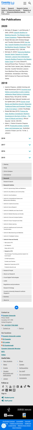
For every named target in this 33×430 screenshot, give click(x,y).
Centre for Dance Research (10, 207)
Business (6, 296)
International (7, 175)
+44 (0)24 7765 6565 (11, 325)
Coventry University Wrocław (10, 348)
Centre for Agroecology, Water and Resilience (15, 188)
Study (5, 168)
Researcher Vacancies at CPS (12, 264)
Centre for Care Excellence (10, 195)
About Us (6, 300)
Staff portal (8, 401)
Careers (21, 364)
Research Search (8, 181)
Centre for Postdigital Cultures (11, 236)
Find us (21, 328)
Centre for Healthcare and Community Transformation (13, 228)
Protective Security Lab (10, 267)
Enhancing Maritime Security (16, 12)
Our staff (22, 371)
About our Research (9, 274)
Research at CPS (9, 251)
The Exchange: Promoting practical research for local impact (16, 254)
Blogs (21, 361)
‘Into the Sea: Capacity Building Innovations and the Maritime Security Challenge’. (17, 44)
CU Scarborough (8, 345)
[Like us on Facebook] (3, 387)
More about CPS (9, 242)
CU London (6, 342)
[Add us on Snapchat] (21, 387)
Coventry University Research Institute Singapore (14, 292)
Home (3, 8)
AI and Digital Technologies (11, 277)
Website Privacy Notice (24, 425)
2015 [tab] (3, 158)
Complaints (23, 378)
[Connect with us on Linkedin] (17, 387)
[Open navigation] (25, 3)
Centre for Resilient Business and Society (14, 214)
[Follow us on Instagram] (14, 387)
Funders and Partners (10, 261)
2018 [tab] (3, 138)
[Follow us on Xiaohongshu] (6, 390)
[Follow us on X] (6, 386)
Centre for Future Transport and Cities (13, 220)
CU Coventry (7, 339)
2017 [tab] (3, 145)
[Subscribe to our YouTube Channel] (10, 387)
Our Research (8, 245)
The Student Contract (9, 421)
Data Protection (16, 428)
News (5, 364)
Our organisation (24, 375)
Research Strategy (9, 288)
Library (5, 379)
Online (3, 355)
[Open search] (30, 3)
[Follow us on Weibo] (3, 390)
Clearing (6, 164)
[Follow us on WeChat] (28, 386)
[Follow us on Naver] (10, 390)
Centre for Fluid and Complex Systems (13, 217)
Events (5, 368)
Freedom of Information (16, 423)
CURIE (5, 281)
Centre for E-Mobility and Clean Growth (13, 210)
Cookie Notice (12, 425)
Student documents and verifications (8, 373)
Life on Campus (8, 171)
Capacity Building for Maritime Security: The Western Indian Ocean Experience (17, 35)
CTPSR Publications (9, 258)
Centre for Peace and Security (10, 10)
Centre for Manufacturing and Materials (13, 232)
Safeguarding (23, 368)
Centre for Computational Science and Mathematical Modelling (13, 199)
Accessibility (19, 421)
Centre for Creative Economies (11, 203)
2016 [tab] (3, 151)
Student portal (9, 397)
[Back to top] (16, 307)
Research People (8, 270)
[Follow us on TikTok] (25, 386)
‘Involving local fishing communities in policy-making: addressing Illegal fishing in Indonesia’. (18, 92)
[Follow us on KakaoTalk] (14, 390)
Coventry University (9, 315)
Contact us (6, 328)
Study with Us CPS (9, 248)
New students (7, 361)
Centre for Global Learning (10, 224)
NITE (3, 352)
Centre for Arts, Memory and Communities (14, 191)
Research (11, 8)
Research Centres (22, 8)
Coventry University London (12, 336)
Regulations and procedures (12, 284)
